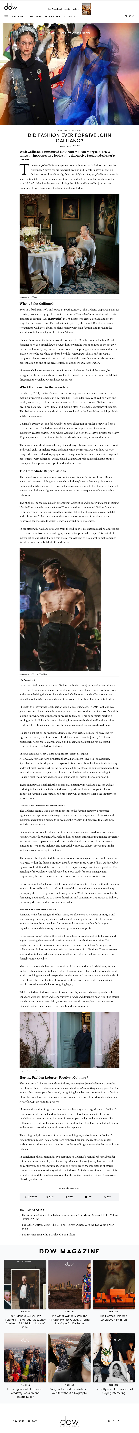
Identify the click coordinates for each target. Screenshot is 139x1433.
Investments (35, 16)
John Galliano (49, 165)
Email (90, 1197)
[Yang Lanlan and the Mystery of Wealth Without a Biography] (69, 1357)
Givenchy (58, 174)
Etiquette (49, 16)
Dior (67, 174)
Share (77, 146)
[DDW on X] (130, 16)
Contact (32, 1421)
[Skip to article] (69, 74)
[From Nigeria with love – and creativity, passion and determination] (25, 1357)
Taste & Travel (19, 16)
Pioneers (71, 16)
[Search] (133, 16)
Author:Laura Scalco (69, 1188)
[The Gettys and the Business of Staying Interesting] (114, 1357)
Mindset (60, 16)
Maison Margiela (85, 174)
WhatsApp (32, 1197)
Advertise (18, 1421)
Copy (109, 1197)
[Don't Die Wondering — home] (30, 6)
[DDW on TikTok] (118, 1421)
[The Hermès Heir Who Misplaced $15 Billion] (114, 1284)
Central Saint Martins (79, 314)
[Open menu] (6, 16)
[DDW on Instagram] (126, 16)
